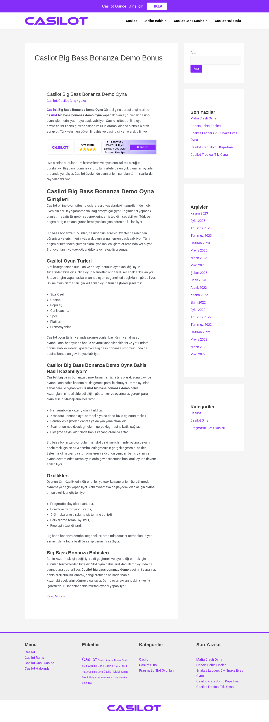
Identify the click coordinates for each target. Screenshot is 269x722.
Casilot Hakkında (228, 21)
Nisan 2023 (198, 258)
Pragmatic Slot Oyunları (207, 428)
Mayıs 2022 (198, 339)
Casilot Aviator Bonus (109, 660)
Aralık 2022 (198, 287)
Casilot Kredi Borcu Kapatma (211, 147)
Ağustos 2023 (200, 228)
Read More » (56, 596)
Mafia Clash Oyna (203, 118)
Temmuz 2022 (201, 324)
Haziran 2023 (200, 243)
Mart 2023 (198, 265)
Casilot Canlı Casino (189, 21)
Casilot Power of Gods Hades (111, 677)
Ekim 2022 (198, 302)
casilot (52, 115)
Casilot (131, 21)
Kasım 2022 (199, 295)
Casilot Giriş (67, 101)
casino (87, 683)
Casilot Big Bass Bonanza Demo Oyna (87, 94)
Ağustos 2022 (200, 317)
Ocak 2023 (198, 280)
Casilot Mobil (112, 671)
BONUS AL (142, 147)
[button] (165, 21)
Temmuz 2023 (201, 235)
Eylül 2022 (197, 310)
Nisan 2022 (198, 347)
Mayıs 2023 (198, 250)
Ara (193, 53)
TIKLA (157, 6)
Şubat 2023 (198, 273)
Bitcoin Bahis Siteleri (205, 126)
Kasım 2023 (199, 213)
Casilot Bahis (153, 21)
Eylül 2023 (197, 221)
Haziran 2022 (200, 332)
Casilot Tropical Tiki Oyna (209, 154)
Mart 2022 (198, 354)
